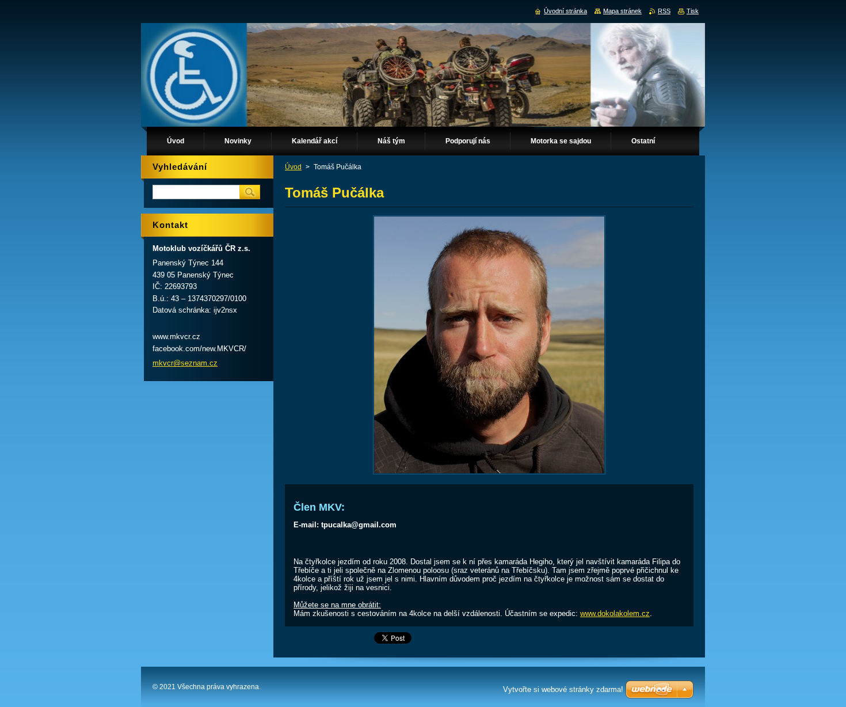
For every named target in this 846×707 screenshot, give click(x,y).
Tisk (693, 10)
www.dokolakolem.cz (615, 613)
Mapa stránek (622, 10)
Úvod (293, 167)
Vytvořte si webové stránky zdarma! (563, 689)
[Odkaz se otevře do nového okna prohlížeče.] (489, 474)
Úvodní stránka (565, 10)
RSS (664, 10)
